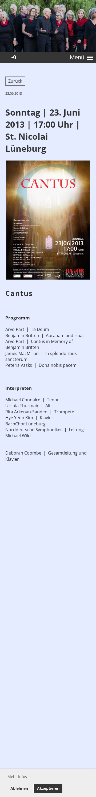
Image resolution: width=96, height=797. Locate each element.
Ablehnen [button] (19, 788)
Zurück (15, 81)
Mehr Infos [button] (17, 776)
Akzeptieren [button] (48, 788)
